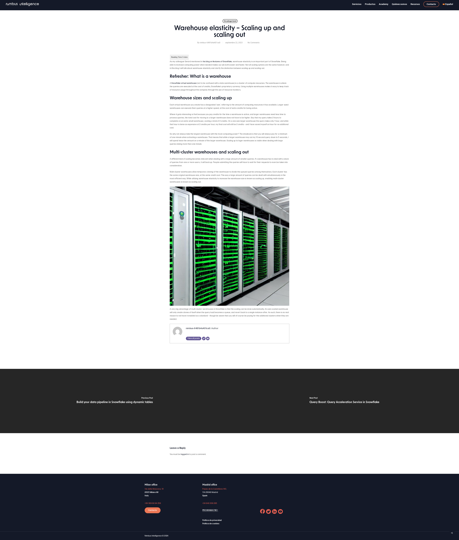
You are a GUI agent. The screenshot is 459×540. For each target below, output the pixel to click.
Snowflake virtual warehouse (184, 83)
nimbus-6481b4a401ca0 (210, 42)
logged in (185, 454)
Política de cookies (210, 524)
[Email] (208, 338)
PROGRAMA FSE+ (210, 510)
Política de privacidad (212, 520)
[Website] (204, 338)
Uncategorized (230, 21)
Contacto (152, 510)
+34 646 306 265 (209, 503)
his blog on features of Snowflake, (217, 61)
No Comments (254, 42)
